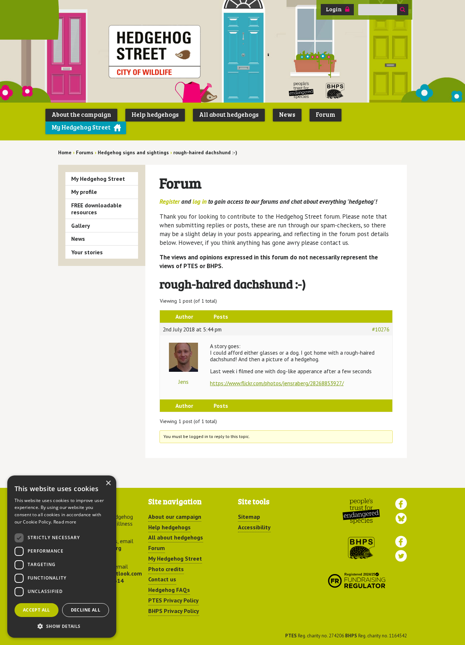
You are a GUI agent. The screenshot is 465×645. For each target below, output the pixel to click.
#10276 (380, 329)
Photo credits (166, 569)
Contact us (162, 579)
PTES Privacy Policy (173, 600)
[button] (62, 626)
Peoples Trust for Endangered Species (301, 90)
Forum (325, 114)
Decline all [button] (85, 610)
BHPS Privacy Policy (173, 610)
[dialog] (61, 556)
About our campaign (174, 516)
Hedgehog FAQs (169, 589)
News (287, 114)
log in (200, 202)
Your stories (87, 252)
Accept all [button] (36, 610)
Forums (84, 152)
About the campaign (81, 114)
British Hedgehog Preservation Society (335, 90)
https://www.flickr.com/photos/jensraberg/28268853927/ (277, 383)
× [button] (108, 483)
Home (65, 152)
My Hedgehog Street (81, 127)
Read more (65, 522)
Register (169, 202)
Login (334, 9)
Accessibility (254, 527)
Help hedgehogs (155, 114)
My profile (84, 191)
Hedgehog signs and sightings (133, 152)
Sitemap (249, 516)
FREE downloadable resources (96, 209)
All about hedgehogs (229, 114)
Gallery (80, 225)
